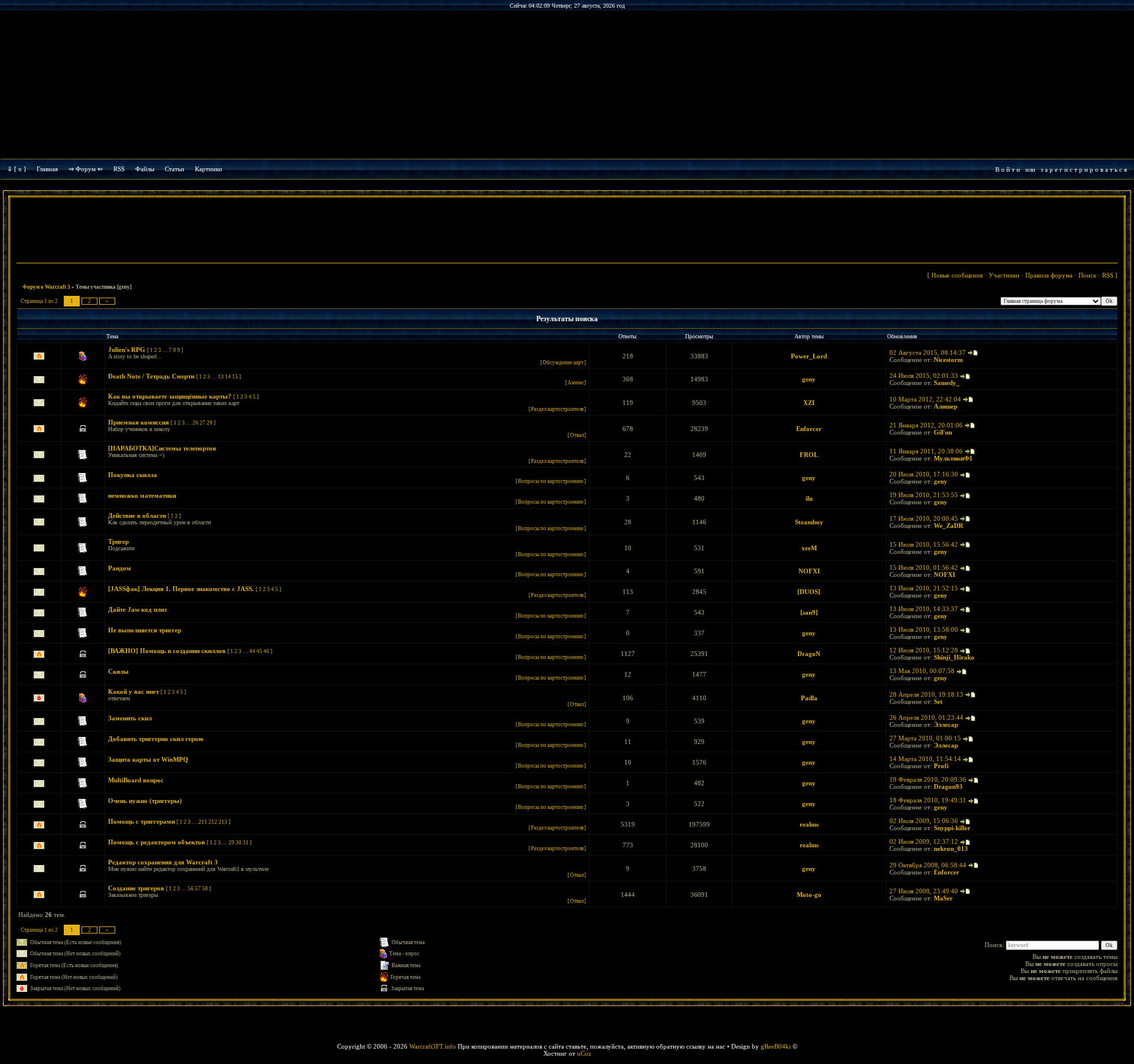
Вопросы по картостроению (551, 481)
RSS (119, 168)
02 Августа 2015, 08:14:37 (927, 352)
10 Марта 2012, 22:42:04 (925, 399)
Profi (941, 765)
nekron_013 (951, 848)
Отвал (577, 435)
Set (938, 701)
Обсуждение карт (563, 362)
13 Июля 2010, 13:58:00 (923, 629)
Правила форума (1049, 275)
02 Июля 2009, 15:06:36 (923, 820)
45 (259, 651)
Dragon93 (948, 786)
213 (223, 822)
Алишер (945, 406)
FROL (809, 454)
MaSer (943, 898)
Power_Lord (809, 356)
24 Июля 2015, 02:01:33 (923, 375)
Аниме (576, 383)
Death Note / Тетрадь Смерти (151, 376)
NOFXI (809, 571)
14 (228, 377)
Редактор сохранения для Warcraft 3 (163, 862)
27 (203, 423)
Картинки (208, 168)
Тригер (118, 541)
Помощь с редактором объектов (156, 842)
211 (202, 822)
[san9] (809, 612)
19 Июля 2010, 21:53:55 (923, 494)
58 (205, 889)
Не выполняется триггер (144, 630)
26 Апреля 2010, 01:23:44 (926, 717)
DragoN (808, 653)
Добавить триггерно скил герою (155, 738)
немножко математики (142, 495)
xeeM (809, 547)
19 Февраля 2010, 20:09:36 (927, 779)
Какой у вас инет (133, 691)
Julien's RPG (126, 349)
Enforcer (809, 428)
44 (252, 651)
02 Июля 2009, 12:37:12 (923, 841)
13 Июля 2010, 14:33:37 (923, 608)
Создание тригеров (136, 888)
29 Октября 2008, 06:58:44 (927, 865)
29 (231, 843)
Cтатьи (174, 168)
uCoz (584, 1053)
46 (266, 651)
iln (809, 498)
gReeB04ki (776, 1046)
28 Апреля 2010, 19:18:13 (926, 694)
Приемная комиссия (138, 422)
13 (221, 377)
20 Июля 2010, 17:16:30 (923, 474)
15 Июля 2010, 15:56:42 (923, 544)
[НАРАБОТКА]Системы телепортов (162, 448)
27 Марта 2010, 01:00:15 (925, 738)
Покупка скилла (132, 474)
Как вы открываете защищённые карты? (170, 396)
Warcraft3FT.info (432, 1046)
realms (809, 824)
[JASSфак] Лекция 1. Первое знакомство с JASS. (181, 588)
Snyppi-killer (952, 827)
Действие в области (137, 515)
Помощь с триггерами (141, 821)
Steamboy (809, 522)
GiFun (943, 432)
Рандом (119, 568)
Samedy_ (947, 382)
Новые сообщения (957, 275)
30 (239, 843)
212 (212, 822)
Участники (1004, 275)
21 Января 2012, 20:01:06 (926, 425)
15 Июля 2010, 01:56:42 (923, 567)
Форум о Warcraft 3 (46, 287)
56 (191, 889)
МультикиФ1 (953, 458)
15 (235, 377)
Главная (47, 168)
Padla (809, 697)
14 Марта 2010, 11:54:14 (925, 758)
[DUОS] (808, 591)
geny (809, 379)
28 (210, 423)
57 (198, 889)
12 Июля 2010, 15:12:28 (923, 650)
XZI (808, 402)
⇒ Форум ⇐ (86, 168)
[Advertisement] (567, 231)
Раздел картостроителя (557, 409)
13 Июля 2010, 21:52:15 (923, 588)
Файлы (144, 168)
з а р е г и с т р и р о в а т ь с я (1084, 169)
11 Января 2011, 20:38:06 (926, 451)
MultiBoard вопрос (136, 780)
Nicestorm (948, 359)
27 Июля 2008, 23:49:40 (923, 891)
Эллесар (946, 724)
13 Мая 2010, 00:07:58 (921, 670)
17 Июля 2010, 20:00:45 (923, 518)
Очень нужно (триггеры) (145, 800)
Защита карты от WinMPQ (148, 759)
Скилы (118, 671)
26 (195, 423)
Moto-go (809, 894)
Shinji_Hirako (954, 657)
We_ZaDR (948, 525)
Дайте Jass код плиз (137, 609)
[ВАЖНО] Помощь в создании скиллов (167, 650)
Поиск (1087, 275)
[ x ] (20, 168)
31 (246, 843)
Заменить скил (130, 718)
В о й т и (1007, 169)
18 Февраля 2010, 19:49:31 (927, 800)
